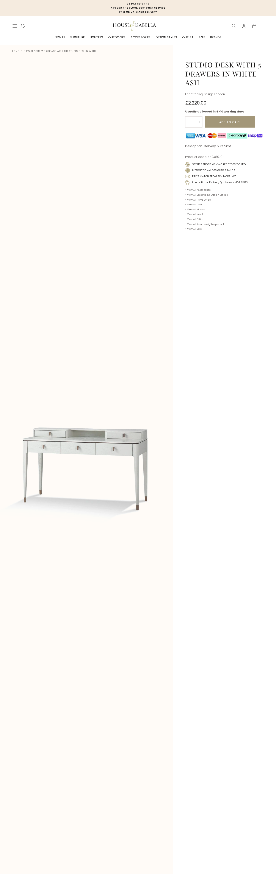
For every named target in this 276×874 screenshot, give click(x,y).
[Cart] (254, 26)
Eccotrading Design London (205, 94)
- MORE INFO (229, 176)
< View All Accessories (198, 190)
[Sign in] (244, 26)
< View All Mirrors (195, 209)
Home (15, 51)
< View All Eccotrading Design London (206, 195)
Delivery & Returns (217, 146)
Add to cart (230, 122)
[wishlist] (23, 25)
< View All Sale (193, 229)
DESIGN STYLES (166, 37)
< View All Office (194, 219)
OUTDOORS (116, 37)
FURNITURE (77, 37)
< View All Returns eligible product (204, 224)
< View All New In (194, 214)
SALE (202, 37)
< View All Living (194, 204)
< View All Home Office (198, 199)
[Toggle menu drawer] (14, 26)
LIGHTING (96, 37)
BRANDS (215, 37)
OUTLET (187, 37)
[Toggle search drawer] (233, 26)
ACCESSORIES (141, 37)
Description (193, 146)
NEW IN (60, 37)
